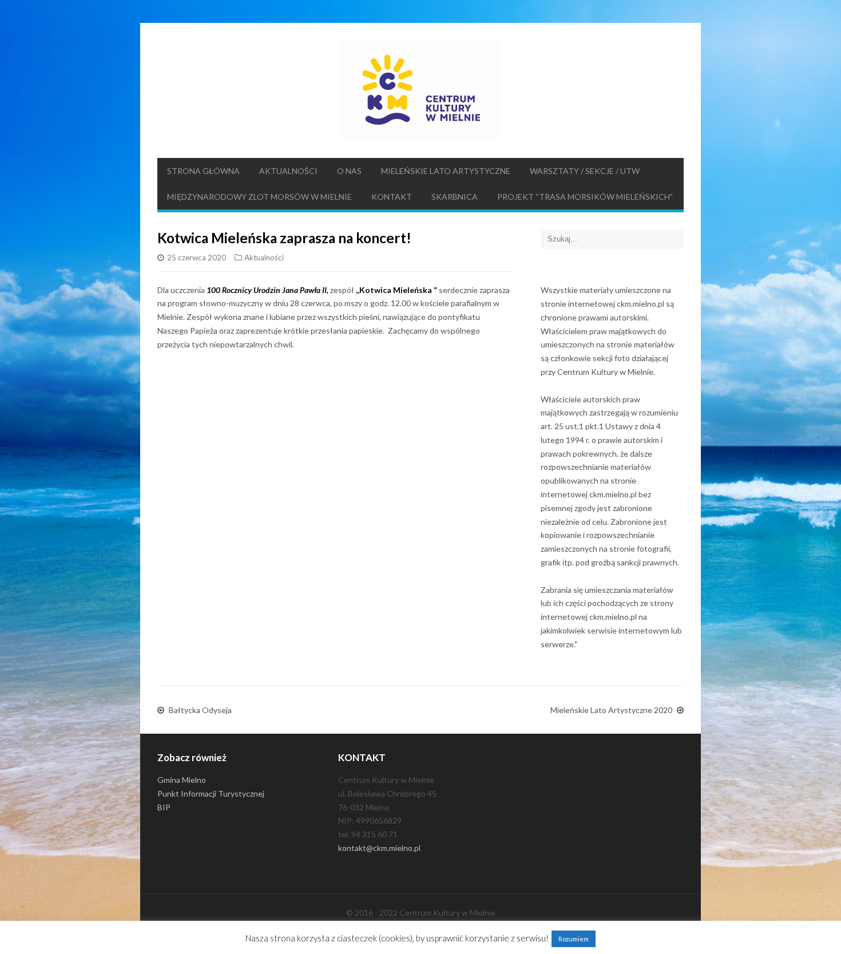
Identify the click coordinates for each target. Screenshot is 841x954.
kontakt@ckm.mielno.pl (379, 848)
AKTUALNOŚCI (288, 171)
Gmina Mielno (181, 780)
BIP (163, 807)
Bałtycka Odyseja (200, 710)
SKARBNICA (454, 196)
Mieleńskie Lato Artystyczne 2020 (611, 710)
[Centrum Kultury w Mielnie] (420, 90)
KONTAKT (391, 196)
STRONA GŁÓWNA (203, 171)
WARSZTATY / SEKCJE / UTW (585, 171)
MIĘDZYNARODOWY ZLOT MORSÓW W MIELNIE (259, 196)
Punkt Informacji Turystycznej (210, 793)
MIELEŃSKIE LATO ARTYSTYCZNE (445, 171)
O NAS (349, 171)
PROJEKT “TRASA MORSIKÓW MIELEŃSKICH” (585, 196)
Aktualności (264, 257)
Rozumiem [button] (573, 939)
